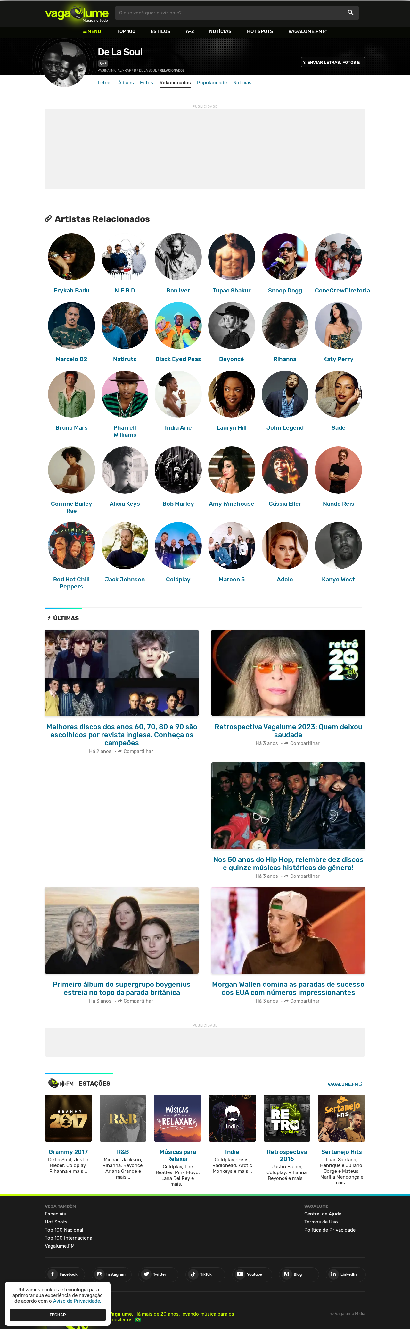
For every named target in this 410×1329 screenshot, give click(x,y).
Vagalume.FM (305, 31)
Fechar (58, 1314)
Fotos (146, 83)
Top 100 (126, 31)
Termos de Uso (321, 1222)
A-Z (190, 31)
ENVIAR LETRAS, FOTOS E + (335, 62)
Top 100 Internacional (69, 1238)
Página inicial (110, 70)
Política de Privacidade (330, 1230)
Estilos (160, 31)
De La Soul (120, 52)
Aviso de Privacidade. (77, 1301)
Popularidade (212, 83)
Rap (103, 63)
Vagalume (77, 13)
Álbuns (126, 83)
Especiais (55, 1214)
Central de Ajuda (322, 1214)
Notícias (220, 31)
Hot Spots (260, 31)
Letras (105, 83)
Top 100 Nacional (64, 1230)
